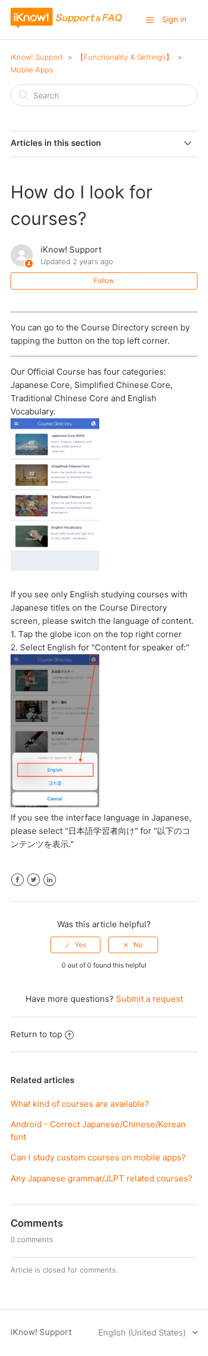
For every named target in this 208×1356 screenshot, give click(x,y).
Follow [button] (104, 280)
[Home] (67, 25)
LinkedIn (50, 880)
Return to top (36, 1034)
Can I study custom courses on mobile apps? (98, 1157)
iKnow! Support (37, 56)
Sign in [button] (174, 19)
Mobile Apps (32, 69)
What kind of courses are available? (80, 1104)
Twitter (33, 880)
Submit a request (149, 999)
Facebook (17, 880)
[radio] (75, 945)
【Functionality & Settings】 (125, 56)
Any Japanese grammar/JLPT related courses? (101, 1178)
